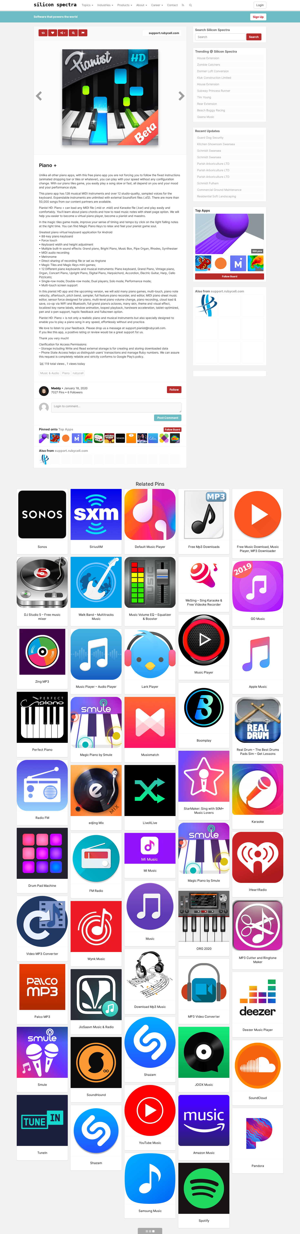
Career (156, 5)
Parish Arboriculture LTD (213, 163)
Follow (174, 389)
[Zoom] (73, 32)
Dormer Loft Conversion (213, 71)
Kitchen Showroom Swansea (216, 144)
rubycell (78, 373)
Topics (86, 5)
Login (260, 5)
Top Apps (65, 429)
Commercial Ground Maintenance (219, 189)
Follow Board (172, 429)
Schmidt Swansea (209, 150)
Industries (104, 5)
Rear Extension (207, 103)
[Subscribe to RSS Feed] (183, 5)
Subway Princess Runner (213, 90)
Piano (66, 373)
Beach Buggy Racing (211, 110)
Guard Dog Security (210, 137)
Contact (172, 5)
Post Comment (167, 417)
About (140, 5)
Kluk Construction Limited (214, 77)
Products (123, 5)
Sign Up (258, 17)
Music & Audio (49, 373)
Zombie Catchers (208, 64)
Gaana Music (205, 116)
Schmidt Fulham (208, 183)
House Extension (208, 58)
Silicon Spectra (55, 5)
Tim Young (204, 97)
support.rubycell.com (163, 33)
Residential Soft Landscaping (216, 196)
